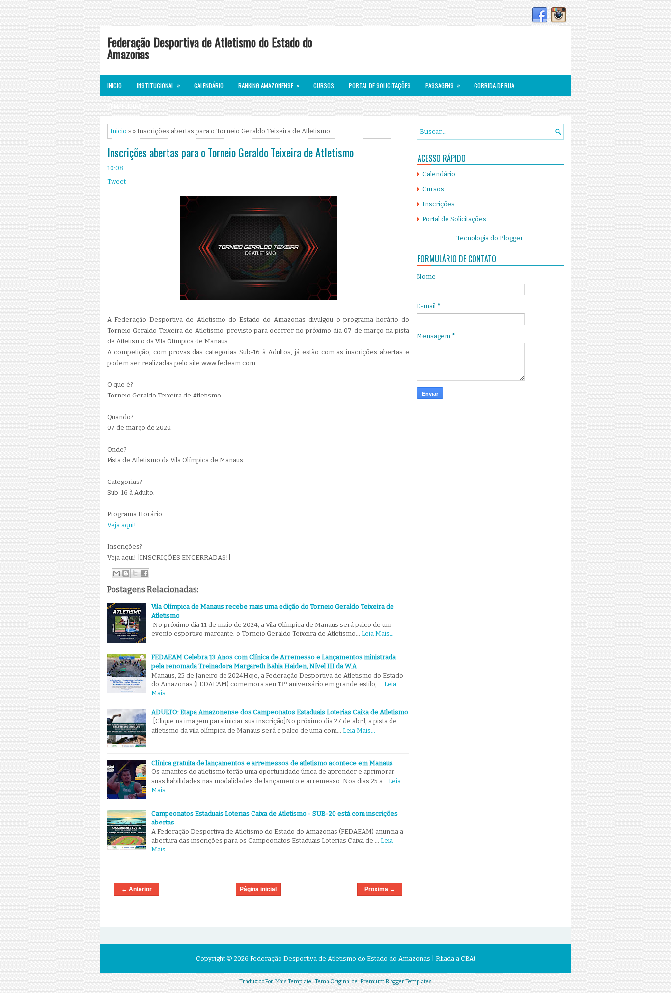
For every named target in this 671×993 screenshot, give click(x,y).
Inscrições (438, 204)
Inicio (114, 85)
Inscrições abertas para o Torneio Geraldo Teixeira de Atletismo (230, 152)
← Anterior (136, 889)
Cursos (323, 85)
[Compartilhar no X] (135, 573)
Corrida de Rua (494, 85)
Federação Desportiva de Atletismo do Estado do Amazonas (209, 47)
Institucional (158, 85)
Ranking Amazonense (269, 85)
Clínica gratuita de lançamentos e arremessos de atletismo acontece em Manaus (272, 762)
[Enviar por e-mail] (116, 573)
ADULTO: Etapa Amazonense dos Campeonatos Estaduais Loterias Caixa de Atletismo (279, 712)
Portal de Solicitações (380, 85)
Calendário (209, 85)
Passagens (442, 85)
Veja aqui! (121, 525)
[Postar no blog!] (126, 573)
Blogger (511, 238)
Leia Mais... (378, 633)
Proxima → (379, 889)
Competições (127, 106)
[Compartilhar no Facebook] (144, 573)
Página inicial (258, 889)
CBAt (468, 958)
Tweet (116, 181)
